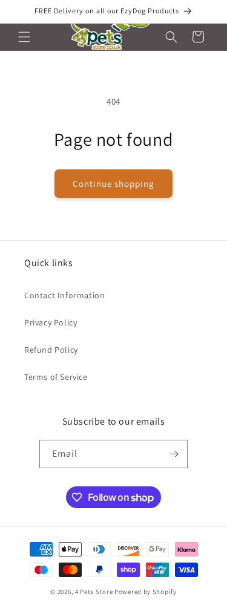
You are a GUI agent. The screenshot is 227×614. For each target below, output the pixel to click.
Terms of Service (56, 376)
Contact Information (64, 295)
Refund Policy (51, 349)
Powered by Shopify (145, 591)
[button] (24, 37)
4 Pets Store (94, 591)
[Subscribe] (173, 454)
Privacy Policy (50, 322)
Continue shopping (113, 183)
